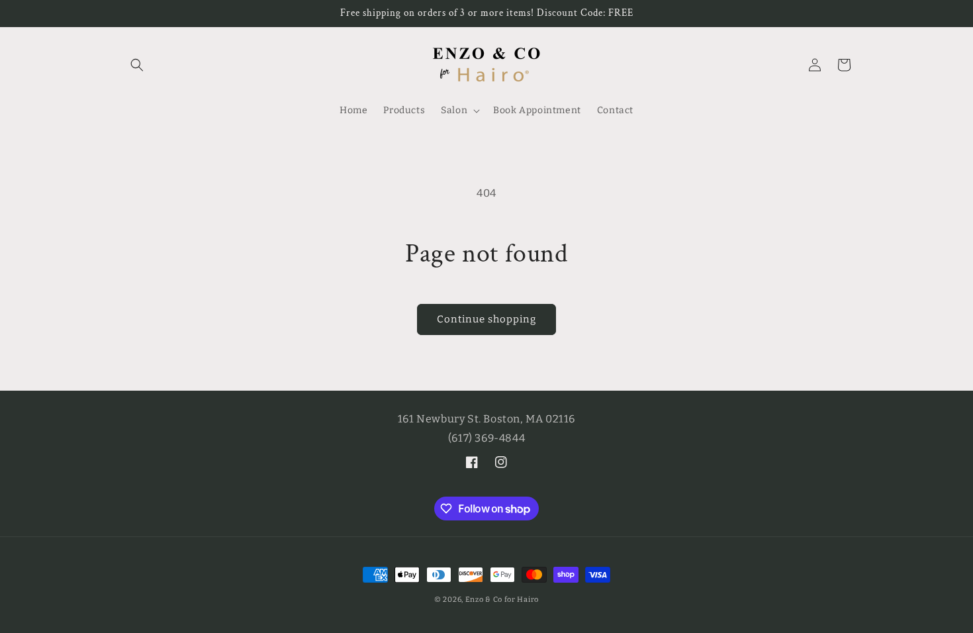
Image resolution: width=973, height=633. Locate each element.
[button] (137, 64)
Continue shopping (486, 319)
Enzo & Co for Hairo (502, 599)
